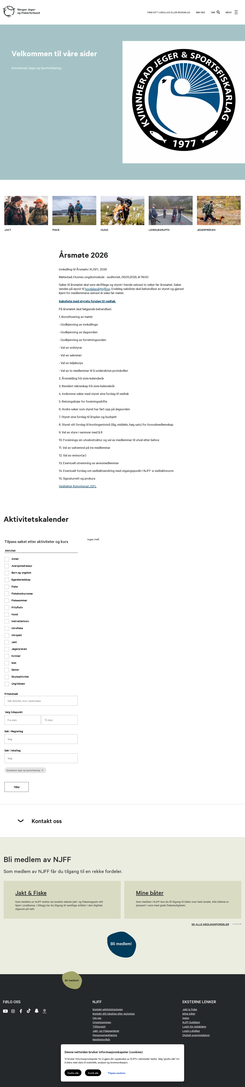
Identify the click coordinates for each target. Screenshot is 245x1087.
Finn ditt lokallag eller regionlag (168, 12)
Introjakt (16, 635)
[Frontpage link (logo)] (9, 12)
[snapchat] (36, 1011)
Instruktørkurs (20, 621)
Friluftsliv (17, 607)
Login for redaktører (194, 1026)
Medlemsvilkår (101, 1039)
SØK (213, 12)
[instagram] (13, 1011)
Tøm (17, 787)
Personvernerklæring (105, 1035)
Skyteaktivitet (20, 677)
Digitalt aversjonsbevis (196, 1035)
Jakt (14, 642)
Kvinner (16, 656)
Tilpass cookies (116, 1073)
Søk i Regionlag (13, 731)
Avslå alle (93, 1073)
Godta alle (73, 1073)
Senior (15, 670)
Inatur (185, 1018)
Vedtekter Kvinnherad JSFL (77, 486)
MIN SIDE (200, 12)
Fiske (14, 586)
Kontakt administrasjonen (108, 1009)
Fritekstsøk (11, 694)
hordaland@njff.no (97, 289)
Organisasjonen (102, 1022)
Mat (13, 663)
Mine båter (188, 1013)
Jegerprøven (19, 649)
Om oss (97, 1018)
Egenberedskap (20, 579)
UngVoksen (18, 683)
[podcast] (44, 1011)
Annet (15, 559)
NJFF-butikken (191, 1022)
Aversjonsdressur (21, 565)
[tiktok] (29, 1011)
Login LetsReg (191, 1031)
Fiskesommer (19, 600)
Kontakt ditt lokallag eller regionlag (114, 1013)
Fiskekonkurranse (22, 593)
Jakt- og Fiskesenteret (106, 1031)
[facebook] (21, 1011)
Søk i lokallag (12, 750)
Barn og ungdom (21, 572)
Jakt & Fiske (189, 1009)
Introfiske (17, 628)
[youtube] (5, 1011)
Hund (14, 614)
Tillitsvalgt (99, 1026)
